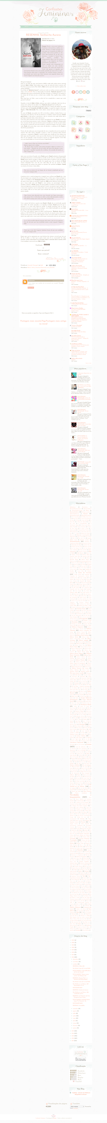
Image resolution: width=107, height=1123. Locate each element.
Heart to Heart (84, 706)
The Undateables (84, 894)
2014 (73, 1033)
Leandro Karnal (84, 734)
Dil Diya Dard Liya (74, 618)
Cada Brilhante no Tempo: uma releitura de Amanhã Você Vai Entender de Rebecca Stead (79, 353)
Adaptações (72, 536)
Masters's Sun (82, 761)
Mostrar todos (88, 363)
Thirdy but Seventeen (74, 899)
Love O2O (87, 751)
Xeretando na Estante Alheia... (83, 927)
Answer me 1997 (87, 546)
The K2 (88, 886)
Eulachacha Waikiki (85, 678)
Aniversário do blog (76, 544)
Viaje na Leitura (75, 350)
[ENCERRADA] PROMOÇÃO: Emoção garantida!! (83, 476)
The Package (88, 891)
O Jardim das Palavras (86, 804)
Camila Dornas (78, 574)
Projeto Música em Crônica (82, 835)
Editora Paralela (81, 658)
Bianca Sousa (85, 559)
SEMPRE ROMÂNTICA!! (77, 196)
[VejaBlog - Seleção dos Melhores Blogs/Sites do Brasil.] (80, 1093)
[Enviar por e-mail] (49, 265)
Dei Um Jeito (74, 231)
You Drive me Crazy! (82, 928)
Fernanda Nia (84, 683)
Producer (72, 835)
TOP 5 (72, 902)
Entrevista (82, 676)
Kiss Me (85, 726)
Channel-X (82, 581)
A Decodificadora (82, 523)
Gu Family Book (80, 701)
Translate (75, 1108)
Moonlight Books (75, 330)
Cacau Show (81, 571)
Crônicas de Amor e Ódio (85, 605)
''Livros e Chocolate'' (76, 325)
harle (77, 704)
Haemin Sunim (88, 701)
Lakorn (77, 731)
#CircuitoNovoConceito (75, 508)
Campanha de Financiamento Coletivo (79, 576)
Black (83, 562)
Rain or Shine (83, 845)
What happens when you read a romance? (80, 917)
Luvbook (80, 755)
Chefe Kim (77, 582)
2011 (73, 1040)
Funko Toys (82, 691)
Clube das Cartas (78, 594)
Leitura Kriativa (75, 226)
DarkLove (72, 608)
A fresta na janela (76, 326)
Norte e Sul (88, 789)
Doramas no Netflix (76, 623)
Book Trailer (82, 564)
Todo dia (72, 900)
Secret (80, 859)
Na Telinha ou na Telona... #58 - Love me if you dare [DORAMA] (84, 386)
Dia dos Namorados (76, 615)
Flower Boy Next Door (75, 689)
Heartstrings (72, 708)
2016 (73, 957)
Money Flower (82, 770)
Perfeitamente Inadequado (76, 825)
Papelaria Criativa (74, 822)
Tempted (85, 877)
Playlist (80, 830)
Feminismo (76, 683)
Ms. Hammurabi (75, 773)
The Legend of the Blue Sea (76, 889)
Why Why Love (86, 922)
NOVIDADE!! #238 (77, 1003)
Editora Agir (80, 625)
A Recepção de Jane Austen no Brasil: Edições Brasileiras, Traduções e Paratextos (79, 260)
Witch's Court (87, 923)
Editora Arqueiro (77, 627)
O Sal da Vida (79, 810)
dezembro (75, 959)
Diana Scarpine (73, 617)
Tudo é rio (78, 904)
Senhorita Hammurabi (85, 863)
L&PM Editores (82, 729)
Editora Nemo (88, 648)
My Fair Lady (80, 776)
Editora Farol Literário (83, 635)
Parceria (83, 822)
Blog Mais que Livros (76, 280)
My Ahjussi (72, 776)
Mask (76, 761)
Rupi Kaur (72, 856)
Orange (71, 817)
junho (74, 1015)
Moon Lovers (74, 771)
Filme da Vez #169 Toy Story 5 (79, 222)
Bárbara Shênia (86, 554)
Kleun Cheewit (79, 727)
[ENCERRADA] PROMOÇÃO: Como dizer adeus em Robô (84, 424)
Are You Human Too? (76, 548)
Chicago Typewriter (83, 584)
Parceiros (73, 26)
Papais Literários (79, 820)
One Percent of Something (84, 815)
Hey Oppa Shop (80, 709)
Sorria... (80, 871)
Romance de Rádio (74, 853)
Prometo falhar (86, 836)
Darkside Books (81, 608)
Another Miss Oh (87, 544)
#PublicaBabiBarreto (74, 513)
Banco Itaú (88, 553)
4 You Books (74, 244)
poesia (85, 830)
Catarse (88, 579)
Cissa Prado (78, 590)
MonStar (89, 770)
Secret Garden (86, 859)
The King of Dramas (74, 887)
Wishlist (79, 923)
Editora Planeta (80, 660)
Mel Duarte (87, 763)
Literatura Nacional (40, 267)
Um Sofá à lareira (76, 335)
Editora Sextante (87, 665)
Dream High (87, 623)
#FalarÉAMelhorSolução (77, 510)
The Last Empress (86, 887)
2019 (73, 949)
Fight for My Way (79, 684)
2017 (73, 954)
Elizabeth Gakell (74, 671)
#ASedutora (72, 507)
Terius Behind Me (75, 879)
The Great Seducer (75, 886)
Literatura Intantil (85, 740)
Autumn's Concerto (82, 551)
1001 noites (75, 518)
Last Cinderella (85, 731)
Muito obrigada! (86, 773)
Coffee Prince (84, 595)
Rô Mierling (87, 851)
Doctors (79, 620)
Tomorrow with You (80, 900)
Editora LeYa (79, 643)
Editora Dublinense (81, 633)
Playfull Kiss (74, 830)
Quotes (72, 843)
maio (74, 1018)
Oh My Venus (79, 813)
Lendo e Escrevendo (76, 265)
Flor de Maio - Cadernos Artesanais (80, 686)
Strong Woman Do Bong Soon (84, 874)
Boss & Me (76, 566)
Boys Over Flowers (83, 567)
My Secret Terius (79, 783)
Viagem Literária (75, 202)
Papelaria (87, 820)
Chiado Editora (73, 584)
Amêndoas (87, 541)
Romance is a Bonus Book (85, 853)
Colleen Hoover (82, 597)
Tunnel (83, 904)
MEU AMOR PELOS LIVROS (79, 220)
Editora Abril (73, 625)
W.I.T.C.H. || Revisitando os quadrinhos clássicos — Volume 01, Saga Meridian (79, 338)
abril (74, 1020)
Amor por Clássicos (59, 26)
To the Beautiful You (85, 899)
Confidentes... (73, 604)
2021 (73, 945)
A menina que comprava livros (79, 215)
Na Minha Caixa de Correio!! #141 (81, 981)
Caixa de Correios (84, 572)
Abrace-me (72, 535)
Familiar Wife (73, 681)
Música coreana (86, 774)
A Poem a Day (84, 528)
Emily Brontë (78, 674)
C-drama (81, 569)
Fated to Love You (82, 681)
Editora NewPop (76, 650)
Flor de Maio (88, 684)
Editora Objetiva (81, 656)
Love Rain (72, 753)
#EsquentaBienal (87, 508)
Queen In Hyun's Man (85, 841)
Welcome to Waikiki (85, 915)
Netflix (77, 789)
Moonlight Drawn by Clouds (85, 771)
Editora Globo (85, 637)
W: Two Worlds (88, 912)
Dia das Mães (88, 613)
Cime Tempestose (86, 587)
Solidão (75, 869)
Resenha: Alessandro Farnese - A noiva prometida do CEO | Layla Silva (79, 290)
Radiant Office (80, 843)
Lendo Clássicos (79, 737)
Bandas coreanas (76, 554)
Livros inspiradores (82, 748)
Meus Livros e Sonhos (77, 308)
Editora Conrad (81, 632)
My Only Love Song (79, 781)
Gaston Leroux (82, 693)
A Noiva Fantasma (81, 526)
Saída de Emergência (81, 856)
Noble (82, 789)
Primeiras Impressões (84, 833)
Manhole (73, 758)
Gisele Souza (88, 694)
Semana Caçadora (84, 861)
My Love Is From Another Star (81, 779)
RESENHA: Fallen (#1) (79, 966)
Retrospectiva (79, 851)
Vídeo (77, 912)
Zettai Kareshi (86, 930)
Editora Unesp (88, 666)
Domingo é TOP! (87, 620)
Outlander (82, 818)
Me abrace (79, 763)
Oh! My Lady (87, 813)
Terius (90, 877)
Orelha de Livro (81, 817)
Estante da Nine (75, 273)
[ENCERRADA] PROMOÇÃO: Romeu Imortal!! (83, 490)
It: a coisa (72, 719)
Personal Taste (81, 827)
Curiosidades (87, 607)
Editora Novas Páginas (76, 653)
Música (78, 774)
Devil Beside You (80, 613)
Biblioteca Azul (73, 561)
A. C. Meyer (76, 533)
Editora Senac (78, 665)
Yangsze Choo (73, 928)
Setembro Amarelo (78, 866)
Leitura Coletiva (80, 736)
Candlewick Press (74, 577)
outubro (75, 964)
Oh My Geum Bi (75, 812)
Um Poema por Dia (77, 905)
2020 (73, 947)
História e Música (79, 711)
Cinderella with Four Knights (77, 589)
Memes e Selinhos (74, 765)
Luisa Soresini (73, 755)
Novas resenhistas (81, 793)
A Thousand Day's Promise (83, 530)
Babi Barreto (80, 553)
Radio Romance (73, 845)
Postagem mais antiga (56, 321)
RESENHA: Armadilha (79, 1005)
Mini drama (76, 768)
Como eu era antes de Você (78, 600)
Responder (31, 287)
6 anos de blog (85, 520)
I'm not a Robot (82, 714)
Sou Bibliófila (74, 251)
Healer (75, 706)
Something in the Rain (84, 869)
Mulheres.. (72, 774)
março (74, 1023)
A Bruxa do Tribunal (81, 521)
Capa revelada (83, 577)
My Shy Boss (87, 783)
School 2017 (86, 858)
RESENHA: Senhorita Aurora (80, 990)
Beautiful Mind (86, 556)
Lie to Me (86, 739)
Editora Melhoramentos (77, 648)
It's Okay (79, 719)
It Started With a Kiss (85, 717)
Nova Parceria (87, 791)
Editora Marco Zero (80, 645)
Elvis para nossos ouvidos (77, 673)
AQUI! (30, 91)
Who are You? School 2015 (85, 920)
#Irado (87, 510)
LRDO (87, 753)
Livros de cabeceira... (81, 746)
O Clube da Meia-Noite (77, 286)
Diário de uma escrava (84, 617)
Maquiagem (79, 758)
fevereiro (75, 1025)
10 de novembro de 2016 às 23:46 (58, 280)
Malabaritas (83, 756)
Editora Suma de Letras (77, 666)
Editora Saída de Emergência (77, 663)
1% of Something (75, 516)
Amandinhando (75, 541)
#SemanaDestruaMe (74, 515)
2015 (73, 1031)
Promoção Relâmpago (84, 838)
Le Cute (83, 732)
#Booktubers (85, 507)
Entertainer (74, 676)
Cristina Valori (73, 605)
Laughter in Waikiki (74, 732)
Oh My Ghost (83, 812)
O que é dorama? (79, 807)
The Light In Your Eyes (79, 891)
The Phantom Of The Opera (78, 892)
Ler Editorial (88, 737)
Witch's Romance (74, 925)
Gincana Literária (79, 694)
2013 (73, 1036)
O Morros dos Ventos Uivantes (79, 805)
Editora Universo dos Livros (80, 668)
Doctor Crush (73, 620)
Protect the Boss (86, 840)
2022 (73, 942)
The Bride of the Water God (81, 882)
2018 (73, 952)
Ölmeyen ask (73, 815)
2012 (73, 1038)
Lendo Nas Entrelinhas (77, 303)
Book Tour (76, 564)
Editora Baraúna (79, 628)
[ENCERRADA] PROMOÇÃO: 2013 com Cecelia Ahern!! (83, 450)
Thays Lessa (80, 881)
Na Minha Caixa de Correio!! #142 (81, 968)
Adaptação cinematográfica (83, 535)
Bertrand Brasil (74, 559)
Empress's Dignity (87, 674)
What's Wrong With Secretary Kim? (78, 918)
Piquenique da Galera (86, 828)
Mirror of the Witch (85, 768)
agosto (75, 1011)
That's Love (72, 881)
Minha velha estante (76, 358)
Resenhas (36, 26)
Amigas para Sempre (74, 543)
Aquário (73, 359)
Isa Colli (76, 717)
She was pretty (88, 866)
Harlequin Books (86, 704)
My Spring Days (74, 784)
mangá (89, 756)
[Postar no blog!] (51, 265)
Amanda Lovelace (84, 539)
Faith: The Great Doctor (84, 679)
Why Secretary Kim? (76, 922)
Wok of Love (82, 925)
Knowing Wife (87, 727)
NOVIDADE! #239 (77, 987)
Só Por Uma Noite (76, 217)
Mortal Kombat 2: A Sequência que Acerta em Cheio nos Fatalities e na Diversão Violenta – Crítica (80, 298)
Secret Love (73, 861)
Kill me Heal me (78, 726)
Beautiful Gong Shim (75, 556)
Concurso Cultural (84, 602)
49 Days (77, 520)
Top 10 (88, 900)
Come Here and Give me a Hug (84, 599)
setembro (75, 1008)
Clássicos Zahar (73, 592)
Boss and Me (84, 566)
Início (26, 26)
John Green (78, 722)
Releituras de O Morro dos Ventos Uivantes (80, 848)
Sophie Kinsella (73, 871)
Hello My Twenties (81, 708)
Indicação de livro (80, 716)
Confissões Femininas (40, 1118)
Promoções (73, 840)
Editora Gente (74, 637)
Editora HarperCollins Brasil (77, 638)
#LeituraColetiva (74, 512)
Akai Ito (74, 538)
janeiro (75, 1028)
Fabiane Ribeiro (73, 679)
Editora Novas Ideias (83, 651)
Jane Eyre (78, 721)
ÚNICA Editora (75, 907)
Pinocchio (78, 828)
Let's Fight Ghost (76, 739)
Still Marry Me (73, 874)
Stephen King (83, 873)
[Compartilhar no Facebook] (53, 265)
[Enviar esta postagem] (46, 265)
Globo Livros (74, 696)
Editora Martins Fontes (86, 646)
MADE (85, 755)
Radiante (88, 843)
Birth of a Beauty (76, 562)
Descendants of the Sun (80, 612)
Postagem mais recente (30, 321)
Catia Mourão (73, 581)
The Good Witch (87, 884)
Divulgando (83, 618)
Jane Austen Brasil (76, 257)
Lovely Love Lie (80, 753)
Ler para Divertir (75, 237)
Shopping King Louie (76, 868)
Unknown (31, 280)
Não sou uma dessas (83, 788)
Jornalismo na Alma (76, 343)
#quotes (85, 513)
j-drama (85, 719)
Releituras (87, 846)
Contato (84, 26)
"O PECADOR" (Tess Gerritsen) (79, 304)
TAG (83, 876)
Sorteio (87, 871)
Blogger (54, 1118)
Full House (85, 689)
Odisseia (73, 227)
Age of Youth (80, 536)
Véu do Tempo (80, 910)
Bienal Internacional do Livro (84, 561)
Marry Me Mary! (77, 760)
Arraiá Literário (83, 549)
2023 (73, 940)
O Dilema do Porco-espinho (82, 802)
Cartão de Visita (80, 579)
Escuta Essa (74, 209)
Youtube (78, 930)
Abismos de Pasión (85, 533)
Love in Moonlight (81, 750)
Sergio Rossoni (73, 864)
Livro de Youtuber (80, 744)
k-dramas (82, 724)
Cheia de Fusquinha (85, 582)
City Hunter (86, 590)
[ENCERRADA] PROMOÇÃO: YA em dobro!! (82, 411)
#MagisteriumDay (86, 512)
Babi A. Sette (31, 267)
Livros (47, 267)
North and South (76, 791)
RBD (77, 846)
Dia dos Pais (86, 615)
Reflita (81, 846)
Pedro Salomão (85, 823)
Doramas (46, 26)
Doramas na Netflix (86, 622)
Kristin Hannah (73, 729)
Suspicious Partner (76, 876)
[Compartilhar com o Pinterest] (55, 265)
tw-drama (89, 904)
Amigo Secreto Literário (86, 543)
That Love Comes (86, 879)
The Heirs (83, 886)
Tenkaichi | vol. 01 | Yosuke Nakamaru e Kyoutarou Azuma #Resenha (79, 268)
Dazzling (77, 610)
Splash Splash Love (74, 873)
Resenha (52, 267)
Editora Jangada (83, 640)
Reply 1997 (72, 850)
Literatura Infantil (74, 740)
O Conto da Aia (80, 800)
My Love (78, 778)
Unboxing (87, 905)
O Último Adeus (87, 810)
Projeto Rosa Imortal (75, 836)
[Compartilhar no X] (52, 265)
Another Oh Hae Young (77, 546)
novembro (75, 961)
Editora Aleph (88, 625)
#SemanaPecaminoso (86, 515)
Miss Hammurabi (73, 770)
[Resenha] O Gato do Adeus (78, 331)
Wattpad (73, 914)
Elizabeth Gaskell (85, 671)
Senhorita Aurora (74, 863)
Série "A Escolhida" (83, 864)
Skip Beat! (84, 868)
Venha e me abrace (81, 909)
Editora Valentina (74, 670)
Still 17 (88, 873)
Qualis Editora (73, 841)
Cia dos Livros (75, 587)
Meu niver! (84, 766)
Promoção (72, 838)
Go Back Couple (83, 696)
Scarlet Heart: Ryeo (77, 858)
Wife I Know (73, 923)
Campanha (87, 574)
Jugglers (85, 722)
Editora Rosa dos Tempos (82, 661)
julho (74, 1013)
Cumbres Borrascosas (77, 607)
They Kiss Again (86, 897)
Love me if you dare (79, 751)
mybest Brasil (83, 784)
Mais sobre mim (81, 86)
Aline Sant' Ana (81, 538)
